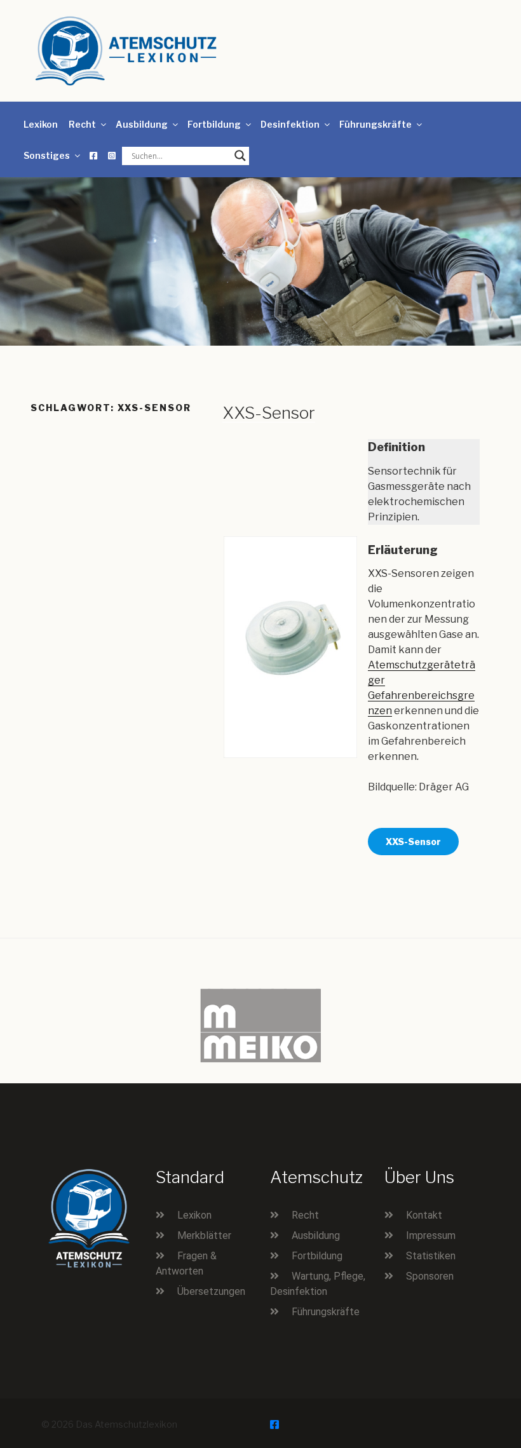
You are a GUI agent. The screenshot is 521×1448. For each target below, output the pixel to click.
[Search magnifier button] (240, 156)
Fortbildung (214, 124)
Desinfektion (290, 124)
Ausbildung (142, 124)
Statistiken (431, 1256)
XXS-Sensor (268, 413)
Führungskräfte (375, 124)
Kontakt (424, 1215)
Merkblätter (204, 1235)
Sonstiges (47, 155)
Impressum (431, 1235)
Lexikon (41, 124)
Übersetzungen (211, 1291)
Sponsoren (430, 1276)
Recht (82, 124)
